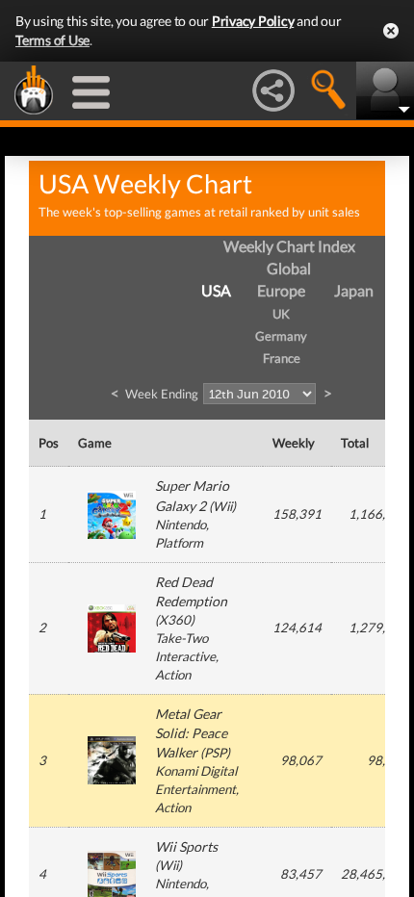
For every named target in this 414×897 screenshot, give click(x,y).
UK (281, 313)
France (281, 358)
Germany (281, 336)
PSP (215, 752)
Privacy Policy (253, 21)
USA (216, 290)
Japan (354, 290)
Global (289, 268)
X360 (175, 620)
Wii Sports (186, 846)
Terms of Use (52, 40)
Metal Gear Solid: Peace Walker (191, 732)
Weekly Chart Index (289, 246)
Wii (222, 506)
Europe (281, 290)
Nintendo (180, 524)
